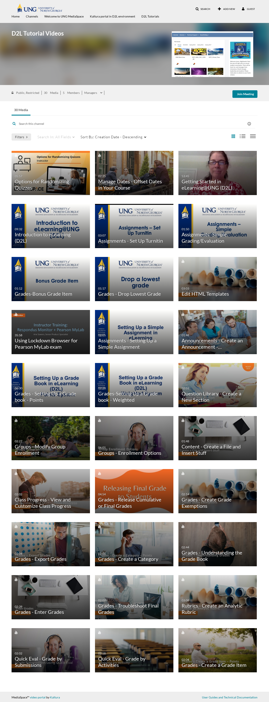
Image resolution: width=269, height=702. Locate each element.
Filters (19, 137)
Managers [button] (91, 92)
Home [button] (16, 16)
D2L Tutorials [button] (150, 16)
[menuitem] (19, 16)
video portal (38, 697)
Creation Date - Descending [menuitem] (111, 137)
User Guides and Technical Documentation (229, 697)
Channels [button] (32, 16)
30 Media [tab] (21, 110)
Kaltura (55, 697)
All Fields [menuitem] (54, 137)
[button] (203, 9)
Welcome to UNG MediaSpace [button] (64, 16)
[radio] (233, 136)
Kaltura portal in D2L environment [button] (112, 16)
